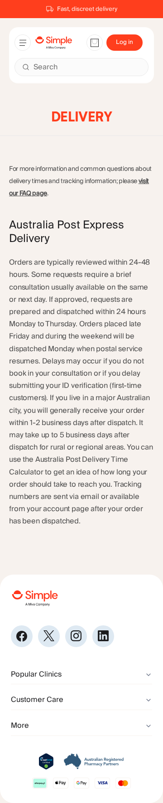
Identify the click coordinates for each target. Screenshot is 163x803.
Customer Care (37, 699)
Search (46, 67)
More (20, 725)
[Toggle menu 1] (22, 43)
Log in (124, 42)
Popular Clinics (36, 674)
